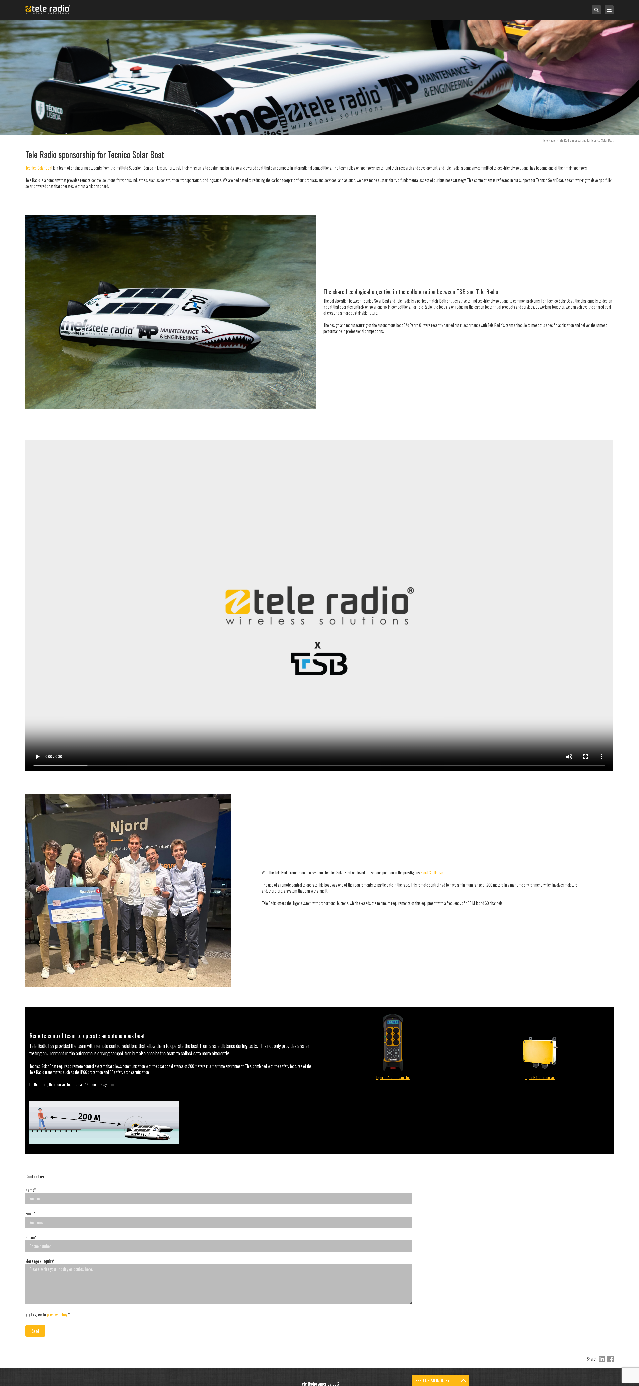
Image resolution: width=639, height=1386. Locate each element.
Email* (30, 1214)
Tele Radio (549, 140)
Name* (30, 1190)
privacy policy (57, 1315)
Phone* (30, 1237)
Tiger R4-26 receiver (540, 1077)
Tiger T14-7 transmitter (393, 1077)
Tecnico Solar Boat (38, 168)
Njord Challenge (432, 873)
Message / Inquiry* (39, 1261)
